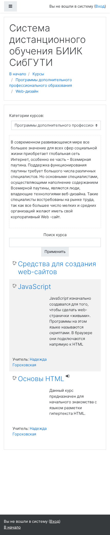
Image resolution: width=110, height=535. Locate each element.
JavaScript (34, 286)
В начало (17, 73)
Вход (100, 6)
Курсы (38, 73)
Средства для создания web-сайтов (57, 268)
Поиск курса (55, 234)
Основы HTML (41, 379)
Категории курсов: (26, 115)
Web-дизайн (27, 91)
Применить (55, 251)
